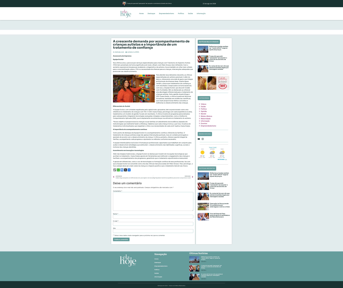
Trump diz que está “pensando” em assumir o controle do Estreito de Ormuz (218, 58)
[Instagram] (203, 139)
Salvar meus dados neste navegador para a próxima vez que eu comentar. (140, 235)
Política (181, 13)
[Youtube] (199, 139)
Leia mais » (203, 261)
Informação (201, 13)
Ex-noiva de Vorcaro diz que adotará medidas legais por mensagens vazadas (219, 67)
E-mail (115, 221)
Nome (115, 214)
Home (141, 13)
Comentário (117, 191)
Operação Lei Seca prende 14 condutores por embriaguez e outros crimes (220, 205)
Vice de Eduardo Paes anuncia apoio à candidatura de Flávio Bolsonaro (220, 215)
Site (114, 228)
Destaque (151, 13)
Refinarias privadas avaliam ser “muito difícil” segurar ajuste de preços (218, 48)
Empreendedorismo (166, 13)
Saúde (190, 13)
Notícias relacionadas (209, 42)
